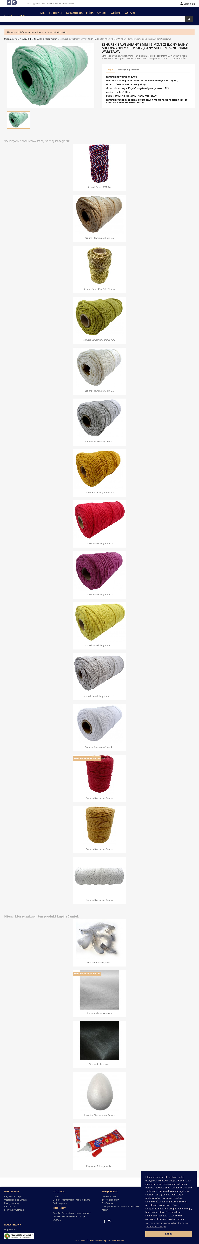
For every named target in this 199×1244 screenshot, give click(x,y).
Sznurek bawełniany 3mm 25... (99, 543)
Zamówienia (107, 1203)
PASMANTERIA (74, 13)
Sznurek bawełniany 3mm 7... (99, 441)
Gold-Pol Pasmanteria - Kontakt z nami (71, 1199)
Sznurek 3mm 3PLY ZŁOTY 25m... (99, 289)
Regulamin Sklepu (13, 1196)
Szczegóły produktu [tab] (129, 69)
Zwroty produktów (110, 1199)
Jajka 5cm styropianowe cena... (99, 1115)
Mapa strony (10, 1229)
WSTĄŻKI (130, 13)
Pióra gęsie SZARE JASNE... (99, 962)
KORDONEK (55, 13)
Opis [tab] (110, 69)
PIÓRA (90, 13)
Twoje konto (110, 1191)
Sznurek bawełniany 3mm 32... (99, 645)
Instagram (14, 2)
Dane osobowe (109, 1196)
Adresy (105, 1209)
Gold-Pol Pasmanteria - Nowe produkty (72, 1213)
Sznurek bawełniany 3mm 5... (99, 238)
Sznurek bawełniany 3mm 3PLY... (99, 339)
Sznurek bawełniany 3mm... (99, 798)
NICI (42, 13)
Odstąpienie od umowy (15, 1199)
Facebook (9, 2)
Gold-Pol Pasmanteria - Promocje (69, 1216)
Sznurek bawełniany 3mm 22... (99, 594)
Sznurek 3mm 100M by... (99, 187)
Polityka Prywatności (14, 1209)
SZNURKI (102, 13)
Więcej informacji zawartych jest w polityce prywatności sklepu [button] (168, 1225)
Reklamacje (9, 1206)
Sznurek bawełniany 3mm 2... (99, 390)
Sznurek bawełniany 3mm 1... (99, 747)
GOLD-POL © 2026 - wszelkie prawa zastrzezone (99, 1240)
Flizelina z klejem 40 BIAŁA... (99, 1013)
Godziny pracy (60, 1203)
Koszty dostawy (11, 1203)
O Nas (56, 1196)
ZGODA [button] (168, 1234)
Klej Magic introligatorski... (99, 1166)
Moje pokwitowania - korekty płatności (120, 1206)
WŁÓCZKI (116, 13)
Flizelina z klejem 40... (99, 1064)
